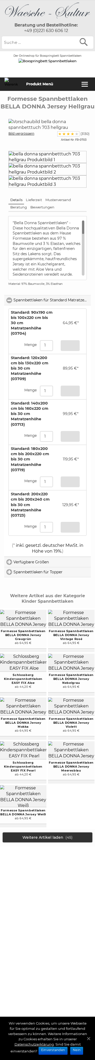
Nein (76, 1050)
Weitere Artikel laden (47, 837)
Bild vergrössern (21, 133)
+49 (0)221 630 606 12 (46, 30)
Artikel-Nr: (67, 139)
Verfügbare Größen (52, 562)
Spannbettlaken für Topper (52, 572)
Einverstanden (53, 1050)
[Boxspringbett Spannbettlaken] (47, 20)
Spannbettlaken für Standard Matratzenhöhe (52, 300)
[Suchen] (84, 41)
